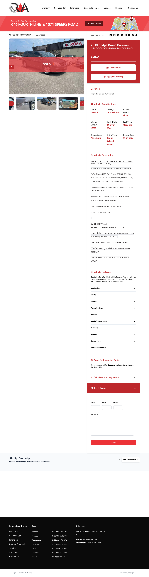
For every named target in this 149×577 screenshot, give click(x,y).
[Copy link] (136, 35)
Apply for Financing (115, 77)
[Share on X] (118, 35)
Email (104, 402)
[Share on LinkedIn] (129, 35)
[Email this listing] (110, 35)
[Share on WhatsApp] (121, 35)
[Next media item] (82, 67)
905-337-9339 (90, 539)
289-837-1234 (94, 542)
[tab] (34, 527)
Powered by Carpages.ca (128, 573)
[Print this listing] (133, 35)
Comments (94, 414)
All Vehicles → (130, 460)
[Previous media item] (11, 67)
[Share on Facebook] (114, 35)
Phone (116, 402)
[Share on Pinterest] (125, 35)
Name (93, 402)
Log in (15, 573)
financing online (114, 365)
